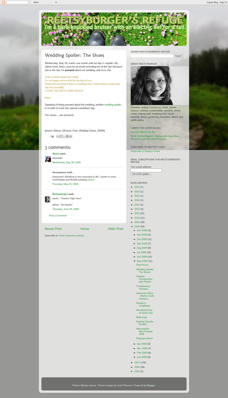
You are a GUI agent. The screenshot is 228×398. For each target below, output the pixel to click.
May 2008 (142, 261)
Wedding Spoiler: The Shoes (145, 270)
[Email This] (58, 136)
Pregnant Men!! (144, 338)
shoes (91, 179)
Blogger (151, 385)
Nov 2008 (142, 235)
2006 (137, 367)
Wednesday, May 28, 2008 (66, 162)
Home (84, 228)
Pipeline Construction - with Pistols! (145, 279)
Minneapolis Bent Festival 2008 (144, 331)
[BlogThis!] (61, 136)
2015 (137, 196)
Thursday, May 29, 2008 (65, 184)
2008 (137, 226)
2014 (137, 200)
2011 (137, 213)
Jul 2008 (142, 252)
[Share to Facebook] (67, 136)
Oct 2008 (142, 239)
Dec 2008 (142, 230)
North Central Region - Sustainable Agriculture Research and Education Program (155, 137)
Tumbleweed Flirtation (143, 287)
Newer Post (53, 228)
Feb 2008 (142, 353)
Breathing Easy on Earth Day (144, 311)
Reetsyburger (60, 194)
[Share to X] (64, 136)
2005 (137, 371)
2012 (137, 209)
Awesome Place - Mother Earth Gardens (145, 296)
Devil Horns (142, 265)
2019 (137, 187)
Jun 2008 (142, 257)
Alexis (55, 153)
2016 (137, 191)
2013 (137, 205)
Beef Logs (141, 317)
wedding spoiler (112, 104)
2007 (137, 362)
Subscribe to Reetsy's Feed (145, 151)
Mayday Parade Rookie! (144, 323)
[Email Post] (51, 136)
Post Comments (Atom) (71, 235)
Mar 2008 (142, 348)
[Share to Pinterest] (70, 136)
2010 (137, 218)
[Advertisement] (173, 231)
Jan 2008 (142, 357)
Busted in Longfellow (143, 304)
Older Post (115, 228)
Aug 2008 (142, 248)
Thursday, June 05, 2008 (65, 209)
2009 (137, 222)
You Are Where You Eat (143, 132)
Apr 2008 (142, 344)
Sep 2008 (142, 243)
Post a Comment (58, 215)
